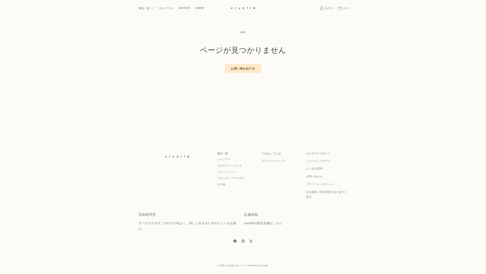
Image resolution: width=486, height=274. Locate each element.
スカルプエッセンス (229, 165)
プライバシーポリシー (320, 184)
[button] (145, 8)
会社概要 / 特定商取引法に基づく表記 (326, 194)
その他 (221, 184)
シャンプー (224, 159)
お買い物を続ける (243, 68)
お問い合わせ (314, 176)
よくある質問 (314, 168)
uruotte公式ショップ (236, 265)
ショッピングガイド (318, 160)
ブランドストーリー (273, 160)
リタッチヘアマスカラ (231, 178)
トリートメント (227, 172)
